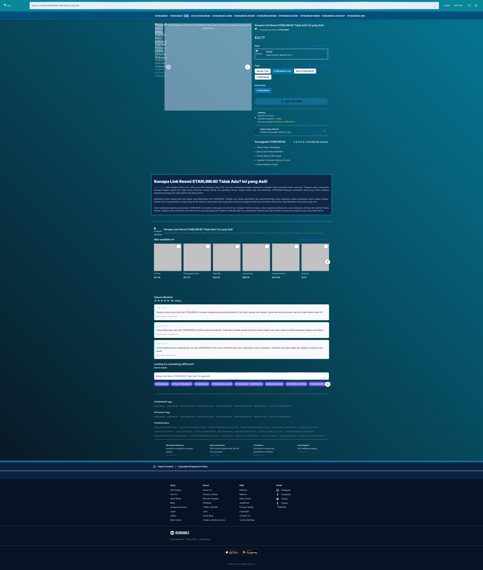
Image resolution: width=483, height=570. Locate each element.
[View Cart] (476, 6)
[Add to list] (178, 247)
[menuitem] (161, 15)
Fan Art (173, 494)
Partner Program (211, 498)
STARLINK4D (161, 16)
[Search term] (435, 5)
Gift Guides (175, 490)
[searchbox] (241, 376)
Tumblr (284, 503)
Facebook (286, 494)
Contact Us (244, 515)
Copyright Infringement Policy (193, 466)
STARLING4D (179, 16)
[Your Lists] (469, 6)
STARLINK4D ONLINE (244, 16)
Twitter (284, 499)
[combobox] (234, 5)
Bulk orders (175, 520)
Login (173, 511)
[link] (162, 384)
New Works (175, 498)
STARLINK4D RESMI (266, 16)
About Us (207, 490)
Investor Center (210, 494)
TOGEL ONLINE (210, 507)
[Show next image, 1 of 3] (247, 67)
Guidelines (244, 503)
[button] (159, 27)
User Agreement (177, 539)
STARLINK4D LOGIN (222, 16)
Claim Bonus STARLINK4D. (284, 122)
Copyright (244, 511)
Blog (172, 503)
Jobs (205, 511)
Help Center (245, 498)
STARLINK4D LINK (356, 16)
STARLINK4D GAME (288, 16)
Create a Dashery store (214, 520)
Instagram (286, 490)
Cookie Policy (204, 539)
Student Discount (178, 507)
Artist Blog (208, 515)
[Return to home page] (15, 5)
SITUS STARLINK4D (200, 16)
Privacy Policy (191, 539)
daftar (173, 515)
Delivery (243, 490)
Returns (243, 494)
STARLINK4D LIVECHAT (333, 16)
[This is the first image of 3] (168, 67)
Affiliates (207, 503)
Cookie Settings (247, 520)
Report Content (165, 466)
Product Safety (246, 507)
